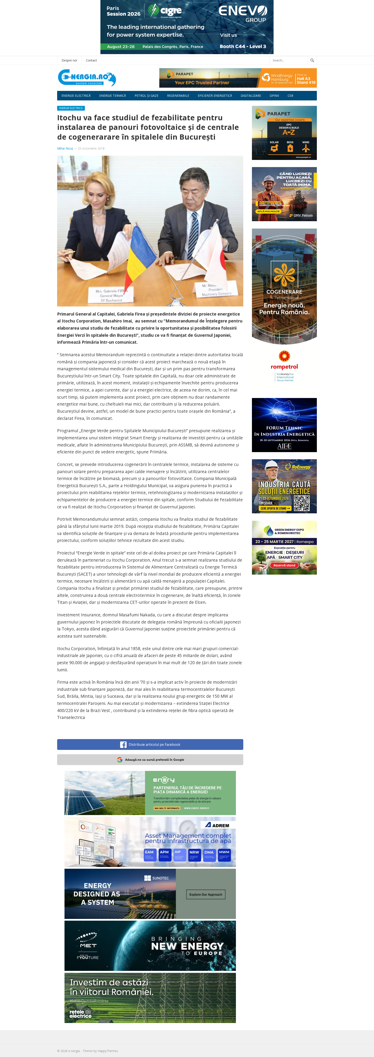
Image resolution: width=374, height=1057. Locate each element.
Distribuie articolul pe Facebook (154, 744)
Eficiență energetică (215, 95)
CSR (290, 95)
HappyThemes (108, 1051)
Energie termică (112, 95)
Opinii (274, 95)
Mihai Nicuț (65, 148)
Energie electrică (76, 95)
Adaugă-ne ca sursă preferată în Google (154, 759)
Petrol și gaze (146, 95)
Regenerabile (178, 95)
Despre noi (69, 60)
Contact (91, 60)
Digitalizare (251, 95)
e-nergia (74, 1051)
